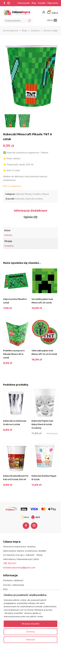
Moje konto (53, 3)
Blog (34, 3)
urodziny (39, 198)
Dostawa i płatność (13, 580)
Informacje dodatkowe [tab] (30, 210)
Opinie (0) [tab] (30, 217)
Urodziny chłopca (41, 194)
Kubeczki (20, 194)
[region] (30, 618)
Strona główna (10, 30)
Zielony (8, 235)
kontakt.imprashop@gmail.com (19, 567)
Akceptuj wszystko (30, 623)
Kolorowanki (24, 3)
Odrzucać (30, 639)
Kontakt (41, 3)
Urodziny (9, 245)
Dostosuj (30, 631)
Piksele (28, 194)
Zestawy (35, 30)
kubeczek (19, 198)
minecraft (29, 198)
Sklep (24, 30)
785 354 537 (9, 563)
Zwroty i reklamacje (13, 585)
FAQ (5, 589)
